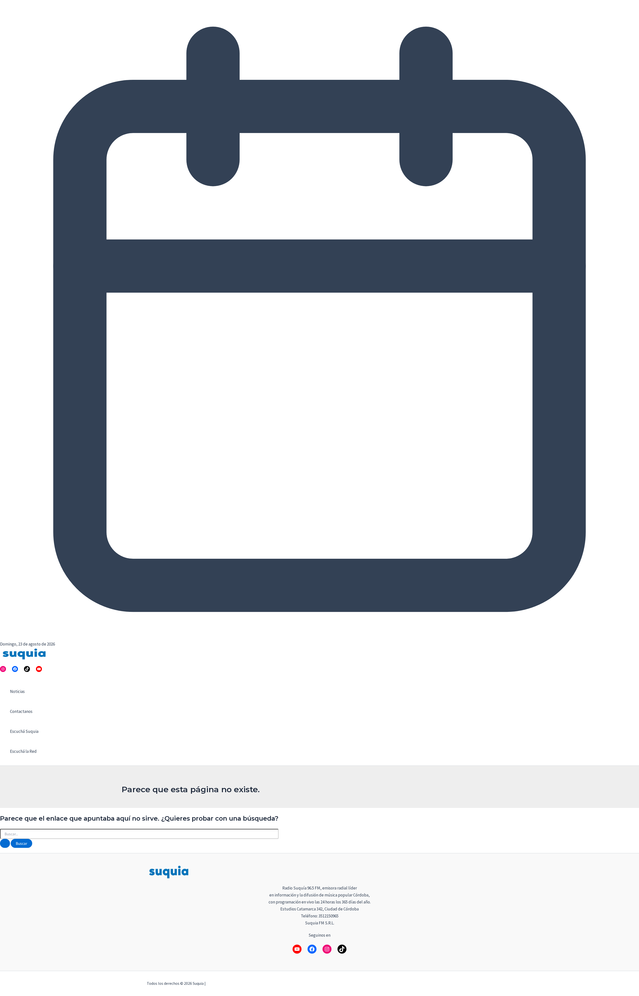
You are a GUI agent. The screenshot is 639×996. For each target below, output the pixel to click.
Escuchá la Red (23, 751)
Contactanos (21, 711)
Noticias (17, 691)
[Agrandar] (485, 871)
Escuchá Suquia (24, 731)
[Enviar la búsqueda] (5, 843)
